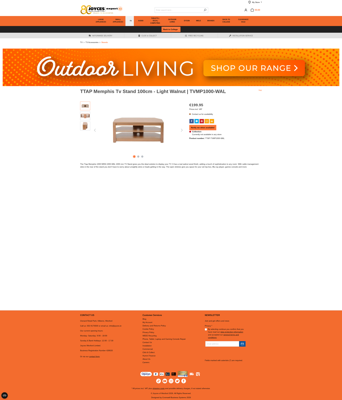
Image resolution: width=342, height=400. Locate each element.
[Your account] (246, 10)
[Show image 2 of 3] (138, 156)
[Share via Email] (207, 121)
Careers (146, 362)
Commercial (148, 349)
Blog (144, 319)
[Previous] (95, 130)
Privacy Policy (148, 332)
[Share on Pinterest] (202, 121)
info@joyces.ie (115, 326)
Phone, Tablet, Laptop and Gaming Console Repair (164, 339)
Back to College (171, 29)
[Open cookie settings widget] (4, 395)
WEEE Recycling (150, 336)
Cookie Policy (148, 329)
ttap (260, 90)
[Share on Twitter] (197, 121)
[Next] (182, 130)
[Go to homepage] (100, 9)
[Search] (205, 10)
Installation (147, 346)
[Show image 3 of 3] (142, 156)
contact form (94, 356)
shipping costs (159, 388)
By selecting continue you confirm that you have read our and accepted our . (226, 333)
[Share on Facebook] (191, 121)
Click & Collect (149, 352)
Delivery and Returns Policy (154, 326)
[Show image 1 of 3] (134, 156)
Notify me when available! (203, 128)
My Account (147, 322)
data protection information (231, 332)
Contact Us (147, 342)
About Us (146, 359)
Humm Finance (149, 356)
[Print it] (212, 121)
